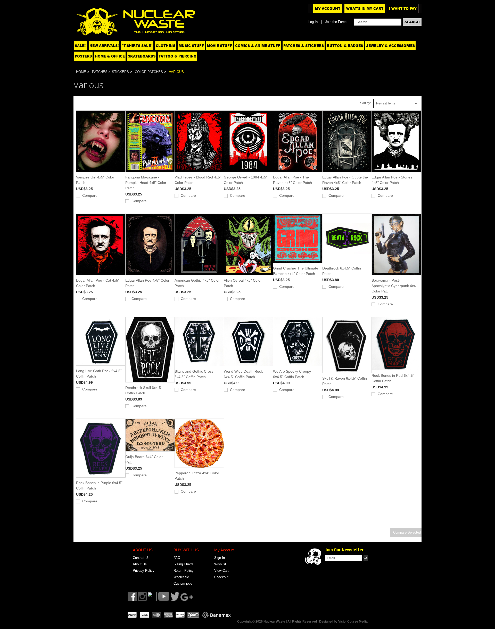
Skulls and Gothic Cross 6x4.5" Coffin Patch (194, 374)
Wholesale (181, 577)
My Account (327, 8)
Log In (313, 22)
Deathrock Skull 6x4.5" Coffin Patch (143, 390)
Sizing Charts (184, 564)
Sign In (219, 558)
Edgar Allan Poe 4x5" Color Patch (147, 283)
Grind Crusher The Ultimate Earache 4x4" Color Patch (295, 271)
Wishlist (220, 564)
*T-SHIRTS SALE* (137, 45)
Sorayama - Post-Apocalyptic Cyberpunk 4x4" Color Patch (394, 285)
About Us (140, 564)
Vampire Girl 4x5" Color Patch (95, 180)
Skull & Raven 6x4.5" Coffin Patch (344, 381)
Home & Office (110, 56)
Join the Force (335, 22)
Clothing (166, 45)
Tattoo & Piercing (177, 56)
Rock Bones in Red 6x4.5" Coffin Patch (393, 378)
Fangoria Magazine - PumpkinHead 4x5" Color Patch (145, 182)
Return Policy (184, 571)
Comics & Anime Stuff (257, 45)
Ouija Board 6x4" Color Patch (144, 459)
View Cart (221, 571)
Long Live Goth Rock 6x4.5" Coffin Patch (99, 373)
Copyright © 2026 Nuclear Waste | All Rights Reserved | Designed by (287, 621)
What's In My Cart (364, 8)
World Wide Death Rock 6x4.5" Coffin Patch (243, 374)
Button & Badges (345, 45)
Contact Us (141, 558)
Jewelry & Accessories (390, 45)
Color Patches (149, 72)
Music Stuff (191, 45)
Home (81, 72)
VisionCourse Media (353, 621)
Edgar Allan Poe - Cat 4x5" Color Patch (97, 283)
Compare (89, 195)
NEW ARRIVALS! (104, 45)
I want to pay (403, 8)
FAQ (177, 558)
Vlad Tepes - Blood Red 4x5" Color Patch (198, 180)
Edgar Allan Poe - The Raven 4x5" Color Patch (292, 180)
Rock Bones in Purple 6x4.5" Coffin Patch (99, 485)
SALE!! (80, 45)
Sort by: (365, 103)
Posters (83, 56)
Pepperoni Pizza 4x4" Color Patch (197, 475)
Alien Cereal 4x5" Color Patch (243, 283)
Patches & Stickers (303, 45)
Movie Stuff (219, 45)
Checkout (221, 577)
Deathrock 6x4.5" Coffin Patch (341, 271)
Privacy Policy (143, 571)
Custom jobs (183, 583)
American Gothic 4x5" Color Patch (197, 283)
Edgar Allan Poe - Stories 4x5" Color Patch (392, 180)
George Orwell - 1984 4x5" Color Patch (245, 180)
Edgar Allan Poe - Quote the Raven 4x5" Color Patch (345, 180)
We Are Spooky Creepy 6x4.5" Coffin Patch (292, 374)
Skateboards (141, 56)
